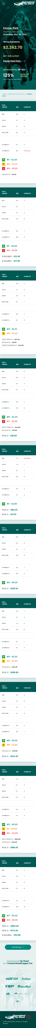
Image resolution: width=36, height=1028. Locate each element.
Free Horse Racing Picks (16, 94)
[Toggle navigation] (3, 3)
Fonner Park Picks (12, 61)
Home (4, 94)
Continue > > (18, 947)
